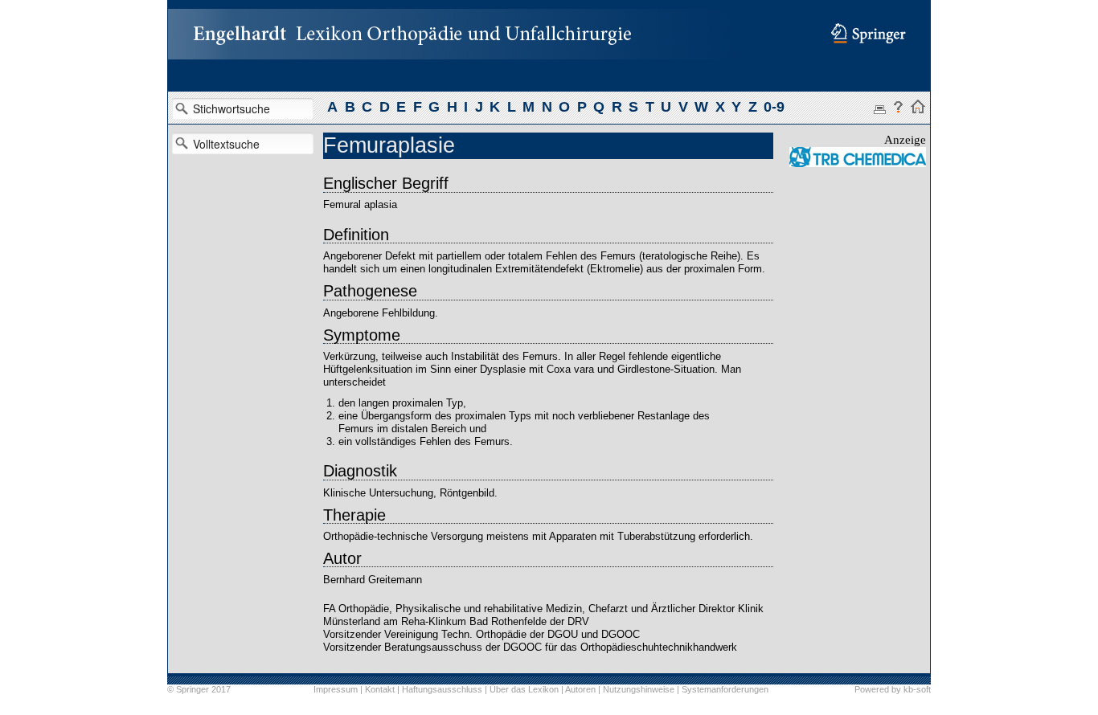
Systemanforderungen (725, 689)
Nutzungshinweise (638, 689)
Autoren (580, 689)
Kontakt (380, 689)
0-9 (774, 107)
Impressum (335, 689)
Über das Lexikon (524, 689)
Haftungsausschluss (442, 689)
